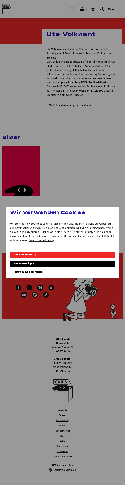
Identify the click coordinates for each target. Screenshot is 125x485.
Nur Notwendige (23, 263)
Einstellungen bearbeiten (29, 271)
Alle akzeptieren (23, 254)
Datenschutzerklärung (41, 240)
